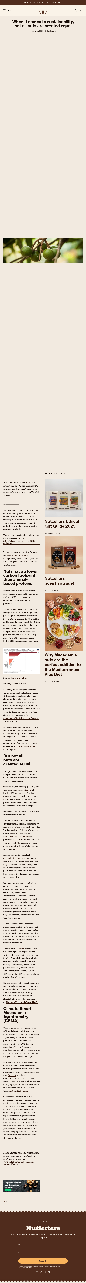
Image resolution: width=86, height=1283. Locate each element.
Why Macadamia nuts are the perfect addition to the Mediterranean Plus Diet (63, 664)
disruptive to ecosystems (14, 858)
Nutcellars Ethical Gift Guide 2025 (62, 524)
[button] (43, 2)
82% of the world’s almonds (16, 837)
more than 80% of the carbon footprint (21, 718)
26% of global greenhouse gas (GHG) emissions (19, 542)
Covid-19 (12, 1075)
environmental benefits (17, 555)
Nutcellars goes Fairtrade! (59, 581)
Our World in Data (19, 678)
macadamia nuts (23, 790)
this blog (29, 483)
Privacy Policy (54, 1266)
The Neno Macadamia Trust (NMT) (22, 1002)
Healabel (20, 949)
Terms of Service (23, 1267)
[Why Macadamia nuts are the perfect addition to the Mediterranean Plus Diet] (64, 622)
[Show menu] (4, 10)
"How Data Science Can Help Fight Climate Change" (18, 1163)
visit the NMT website (19, 1091)
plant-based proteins (25, 746)
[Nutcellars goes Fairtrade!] (64, 555)
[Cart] (81, 10)
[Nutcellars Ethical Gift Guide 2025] (64, 498)
